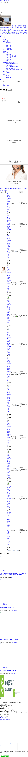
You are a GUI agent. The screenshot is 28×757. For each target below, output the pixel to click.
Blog (8, 62)
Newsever (5, 752)
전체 (3, 98)
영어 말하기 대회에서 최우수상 (8, 670)
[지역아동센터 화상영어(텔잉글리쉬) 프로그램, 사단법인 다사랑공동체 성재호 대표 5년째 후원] (11, 567)
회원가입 (8, 77)
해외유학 (14, 69)
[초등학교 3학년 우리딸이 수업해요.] (11, 633)
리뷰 (12, 63)
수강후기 (8, 57)
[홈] (0, 36)
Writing (4, 101)
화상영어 (4, 100)
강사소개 (8, 46)
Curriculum (8, 43)
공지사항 (8, 54)
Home (4, 39)
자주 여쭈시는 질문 (11, 56)
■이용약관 (3, 717)
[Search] (0, 80)
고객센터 (5, 52)
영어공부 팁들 (12, 66)
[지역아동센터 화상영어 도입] (8, 600)
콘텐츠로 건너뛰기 (5, 0)
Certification (9, 48)
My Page (5, 71)
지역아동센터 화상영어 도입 (18, 26)
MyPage (8, 72)
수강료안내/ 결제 (7, 49)
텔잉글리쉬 (6, 41)
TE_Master (13, 578)
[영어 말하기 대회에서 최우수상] (11, 665)
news (4, 570)
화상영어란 (9, 45)
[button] (3, 36)
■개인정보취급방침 (5, 719)
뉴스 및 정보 (9, 65)
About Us (8, 42)
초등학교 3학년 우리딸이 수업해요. (9, 639)
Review (5, 604)
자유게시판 (9, 59)
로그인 (5, 74)
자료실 (8, 60)
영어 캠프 (11, 68)
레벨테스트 (6, 51)
